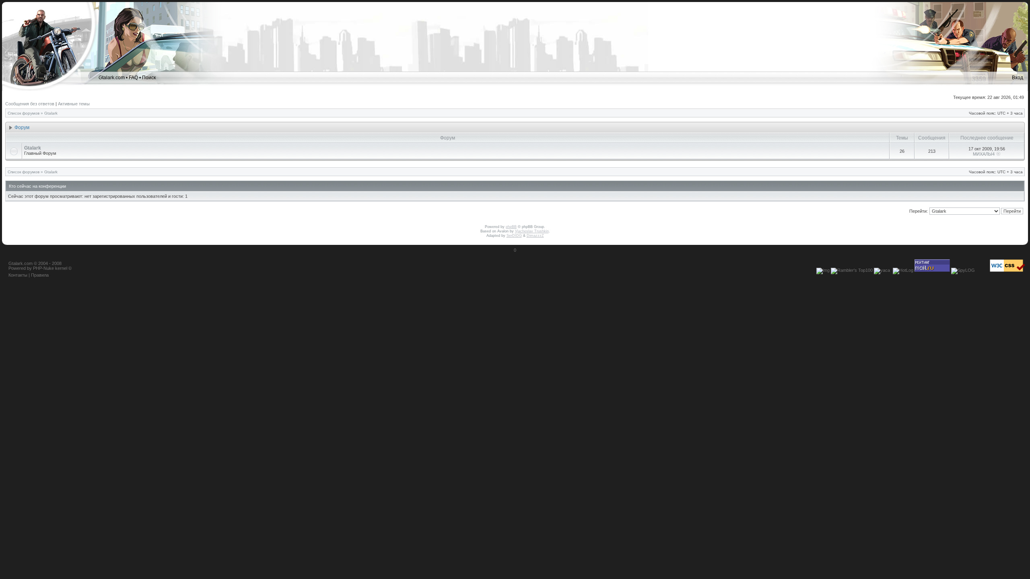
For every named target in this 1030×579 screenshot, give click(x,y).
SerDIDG (514, 236)
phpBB (511, 227)
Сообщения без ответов (29, 103)
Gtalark (51, 113)
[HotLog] (903, 270)
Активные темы (74, 103)
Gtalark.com (112, 77)
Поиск (149, 77)
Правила (40, 275)
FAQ (133, 77)
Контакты (17, 275)
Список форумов (23, 113)
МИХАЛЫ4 (984, 154)
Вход (1017, 77)
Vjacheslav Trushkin (532, 231)
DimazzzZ (535, 236)
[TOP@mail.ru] (932, 270)
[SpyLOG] (963, 270)
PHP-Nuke (43, 268)
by (29, 268)
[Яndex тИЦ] (882, 270)
